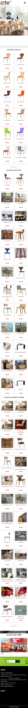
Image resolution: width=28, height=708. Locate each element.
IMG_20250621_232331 (7, 523)
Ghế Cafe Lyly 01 (7, 64)
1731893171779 (21, 523)
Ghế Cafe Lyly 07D (21, 139)
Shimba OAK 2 (21, 315)
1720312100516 (21, 542)
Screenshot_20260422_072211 (7, 370)
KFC (2, 653)
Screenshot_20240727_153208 (21, 449)
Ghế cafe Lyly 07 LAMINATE (21, 157)
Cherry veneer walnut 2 (21, 278)
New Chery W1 (7, 203)
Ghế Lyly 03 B (21, 83)
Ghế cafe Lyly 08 (7, 139)
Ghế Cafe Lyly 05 (20, 101)
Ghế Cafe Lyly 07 (20, 120)
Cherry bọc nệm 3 (7, 259)
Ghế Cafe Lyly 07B (7, 157)
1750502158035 (7, 430)
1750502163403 (7, 412)
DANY (17, 706)
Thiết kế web (12, 706)
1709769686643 (21, 560)
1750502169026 (21, 412)
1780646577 (7, 352)
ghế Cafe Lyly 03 (7, 83)
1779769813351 (21, 370)
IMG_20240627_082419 (7, 486)
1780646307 (7, 389)
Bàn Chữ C (21, 389)
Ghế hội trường (21, 333)
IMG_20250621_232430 (7, 505)
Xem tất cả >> (14, 167)
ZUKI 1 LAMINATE (7, 315)
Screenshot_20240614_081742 (21, 486)
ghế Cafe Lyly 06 (7, 120)
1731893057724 (7, 542)
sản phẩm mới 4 (7, 333)
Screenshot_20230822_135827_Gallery (9, 616)
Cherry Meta (7, 185)
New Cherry (20, 185)
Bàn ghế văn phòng (7, 222)
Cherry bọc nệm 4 (21, 240)
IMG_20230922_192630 (7, 598)
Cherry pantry (21, 222)
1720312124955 (7, 560)
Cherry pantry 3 (7, 240)
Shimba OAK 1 (21, 296)
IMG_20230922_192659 (21, 598)
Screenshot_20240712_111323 (7, 467)
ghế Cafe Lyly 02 (20, 64)
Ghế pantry (20, 203)
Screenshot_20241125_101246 (7, 449)
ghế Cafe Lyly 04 (7, 101)
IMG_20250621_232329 (21, 505)
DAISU (21, 259)
